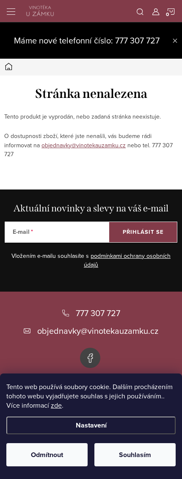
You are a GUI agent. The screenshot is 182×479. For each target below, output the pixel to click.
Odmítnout (47, 455)
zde (56, 405)
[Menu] (11, 11)
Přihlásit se (143, 232)
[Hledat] (140, 11)
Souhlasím (135, 455)
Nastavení (91, 425)
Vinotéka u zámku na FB (90, 358)
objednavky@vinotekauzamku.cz (83, 145)
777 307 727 (98, 313)
